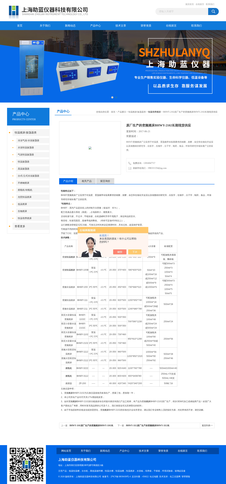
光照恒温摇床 (25, 197)
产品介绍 (68, 181)
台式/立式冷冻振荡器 (28, 175)
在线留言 (200, 4)
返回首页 (189, 4)
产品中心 (95, 25)
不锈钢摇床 (23, 183)
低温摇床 (22, 204)
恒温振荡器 (23, 161)
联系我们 (210, 4)
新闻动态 (70, 25)
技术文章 (120, 25)
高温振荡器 (23, 168)
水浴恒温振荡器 (26, 147)
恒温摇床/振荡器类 (26, 132)
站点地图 (154, 476)
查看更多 (20, 226)
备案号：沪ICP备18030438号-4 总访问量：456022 (126, 476)
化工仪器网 (175, 476)
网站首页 (66, 451)
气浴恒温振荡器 (26, 154)
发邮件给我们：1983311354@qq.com (149, 168)
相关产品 (87, 181)
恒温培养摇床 (25, 218)
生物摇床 (22, 211)
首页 (19, 25)
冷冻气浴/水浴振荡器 (28, 140)
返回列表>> (207, 425)
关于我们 (45, 25)
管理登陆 (186, 476)
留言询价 (105, 181)
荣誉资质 (146, 25)
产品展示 (122, 112)
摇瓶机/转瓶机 (25, 190)
